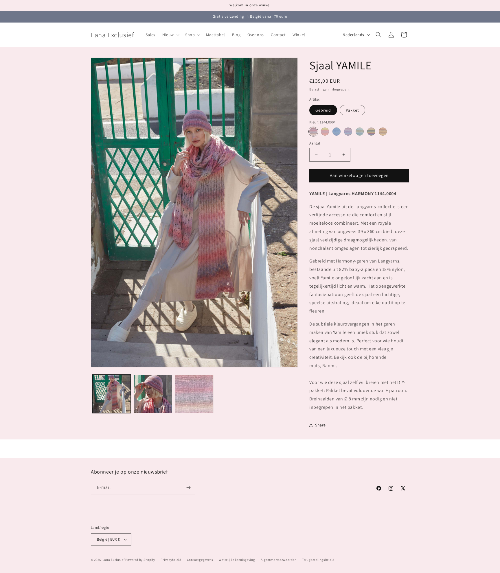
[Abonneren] (188, 487)
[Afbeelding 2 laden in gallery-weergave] (153, 394)
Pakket (352, 110)
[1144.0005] (360, 131)
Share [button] (320, 425)
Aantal (314, 143)
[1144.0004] (313, 131)
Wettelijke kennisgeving (237, 560)
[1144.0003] (348, 131)
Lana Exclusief (114, 560)
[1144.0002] (336, 131)
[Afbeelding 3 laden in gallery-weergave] (194, 394)
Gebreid (323, 110)
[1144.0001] (325, 131)
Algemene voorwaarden (278, 560)
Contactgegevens (200, 560)
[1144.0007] (383, 131)
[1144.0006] (371, 131)
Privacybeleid (171, 560)
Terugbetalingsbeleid (318, 560)
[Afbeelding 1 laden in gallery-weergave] (111, 394)
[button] (170, 35)
